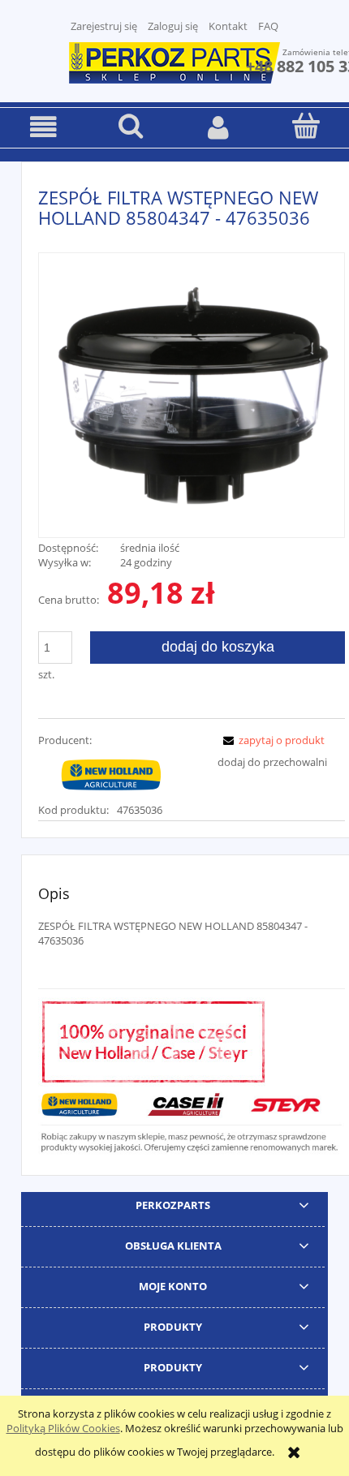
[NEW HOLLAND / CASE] (111, 774)
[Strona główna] (174, 60)
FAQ (268, 26)
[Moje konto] (218, 127)
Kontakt (228, 26)
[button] (44, 127)
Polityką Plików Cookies (63, 1428)
